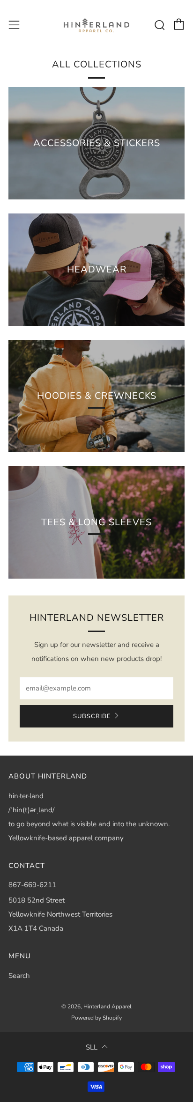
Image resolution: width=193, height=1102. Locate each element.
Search (19, 975)
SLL (91, 1047)
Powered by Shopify (96, 1017)
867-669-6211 (32, 884)
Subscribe (92, 716)
